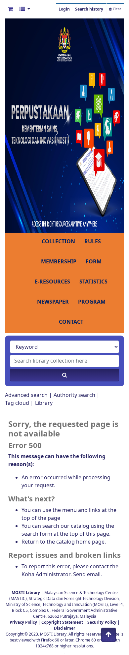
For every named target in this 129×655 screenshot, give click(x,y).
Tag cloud (17, 403)
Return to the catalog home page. (64, 542)
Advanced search (26, 395)
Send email (87, 575)
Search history (89, 9)
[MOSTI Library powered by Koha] (64, 125)
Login (64, 9)
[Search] (64, 375)
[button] (10, 9)
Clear (116, 9)
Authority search (74, 395)
